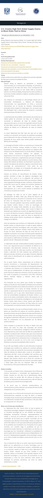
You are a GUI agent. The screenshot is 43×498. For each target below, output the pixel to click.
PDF (19, 466)
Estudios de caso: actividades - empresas (13, 65)
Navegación (21, 23)
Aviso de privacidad (21, 494)
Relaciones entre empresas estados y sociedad (14, 73)
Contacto (31, 494)
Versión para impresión (9, 466)
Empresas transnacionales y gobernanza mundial (15, 63)
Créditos (11, 494)
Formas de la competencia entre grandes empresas (16, 67)
